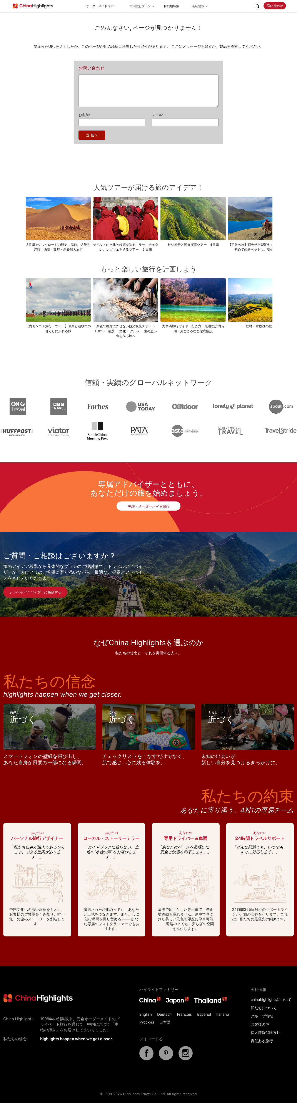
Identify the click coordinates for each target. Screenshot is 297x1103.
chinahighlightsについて (271, 999)
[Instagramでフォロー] (186, 1059)
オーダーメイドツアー (101, 6)
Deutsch (164, 1014)
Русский (146, 1022)
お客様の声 (260, 1024)
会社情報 (198, 6)
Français (184, 1014)
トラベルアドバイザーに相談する (35, 592)
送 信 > (92, 135)
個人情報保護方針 (265, 1032)
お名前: (84, 115)
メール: (157, 115)
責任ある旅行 (262, 1041)
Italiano (222, 1014)
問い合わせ (275, 6)
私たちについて (264, 1008)
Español (204, 1014)
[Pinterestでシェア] (166, 1059)
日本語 (164, 1022)
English (145, 1014)
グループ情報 (262, 1016)
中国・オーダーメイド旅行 (148, 506)
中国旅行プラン (140, 6)
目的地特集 (171, 6)
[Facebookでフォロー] (146, 1059)
